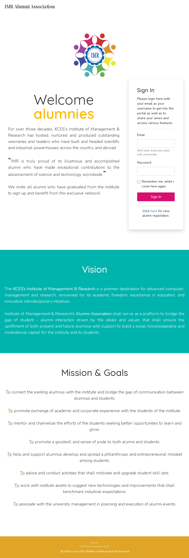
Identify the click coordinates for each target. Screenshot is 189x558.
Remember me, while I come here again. (158, 183)
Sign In (156, 196)
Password (144, 162)
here (154, 211)
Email (141, 135)
